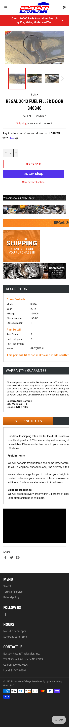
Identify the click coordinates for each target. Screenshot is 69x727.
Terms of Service (12, 592)
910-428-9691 (18, 670)
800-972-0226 (20, 665)
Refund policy (11, 597)
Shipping (21, 123)
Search (7, 586)
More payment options (33, 182)
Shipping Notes (28, 421)
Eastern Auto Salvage (21, 681)
